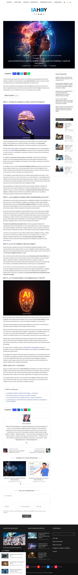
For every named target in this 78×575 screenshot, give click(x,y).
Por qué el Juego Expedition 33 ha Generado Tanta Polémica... (42, 555)
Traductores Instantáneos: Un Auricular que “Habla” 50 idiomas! (21, 395)
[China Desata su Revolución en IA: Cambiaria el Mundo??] (5, 563)
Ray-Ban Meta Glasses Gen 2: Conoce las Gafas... (68, 125)
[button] (5, 472)
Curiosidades (26, 55)
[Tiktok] (43, 14)
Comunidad (58, 2)
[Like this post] (15, 73)
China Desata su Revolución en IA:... (17, 562)
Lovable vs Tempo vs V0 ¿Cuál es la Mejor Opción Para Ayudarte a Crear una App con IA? (64, 79)
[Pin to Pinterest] (25, 73)
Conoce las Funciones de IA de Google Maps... (69, 137)
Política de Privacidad (58, 541)
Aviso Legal (55, 538)
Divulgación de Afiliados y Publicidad (61, 548)
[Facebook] (34, 14)
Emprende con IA (46, 2)
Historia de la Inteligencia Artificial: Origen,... (16, 570)
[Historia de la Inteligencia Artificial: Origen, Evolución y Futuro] (5, 571)
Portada (18, 55)
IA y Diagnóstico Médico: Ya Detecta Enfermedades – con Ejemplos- (22, 393)
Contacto (55, 551)
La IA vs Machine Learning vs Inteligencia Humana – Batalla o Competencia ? (24, 397)
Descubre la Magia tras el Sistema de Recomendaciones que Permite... (44, 535)
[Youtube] (38, 14)
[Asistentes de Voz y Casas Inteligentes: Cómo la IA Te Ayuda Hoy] (32, 546)
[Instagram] (36, 14)
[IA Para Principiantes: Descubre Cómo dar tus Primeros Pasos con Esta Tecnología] (59, 157)
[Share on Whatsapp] (28, 73)
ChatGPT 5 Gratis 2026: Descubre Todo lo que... (69, 147)
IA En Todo (17, 2)
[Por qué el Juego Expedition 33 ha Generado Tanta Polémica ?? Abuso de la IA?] (32, 555)
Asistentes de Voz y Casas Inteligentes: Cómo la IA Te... (43, 545)
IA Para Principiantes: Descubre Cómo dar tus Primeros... (69, 157)
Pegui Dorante (27, 65)
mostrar (16, 95)
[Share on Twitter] (21, 73)
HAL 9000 (14, 150)
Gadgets (26, 2)
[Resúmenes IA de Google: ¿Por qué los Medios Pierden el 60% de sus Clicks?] (38, 468)
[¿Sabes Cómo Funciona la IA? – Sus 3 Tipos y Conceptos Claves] (5, 556)
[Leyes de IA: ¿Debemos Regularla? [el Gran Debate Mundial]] (14, 468)
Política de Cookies (57, 544)
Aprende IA (34, 2)
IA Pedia (9, 2)
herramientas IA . (7, 240)
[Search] (67, 2)
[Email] (41, 14)
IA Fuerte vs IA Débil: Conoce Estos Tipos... (68, 168)
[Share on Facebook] (18, 73)
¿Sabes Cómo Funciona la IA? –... (16, 555)
